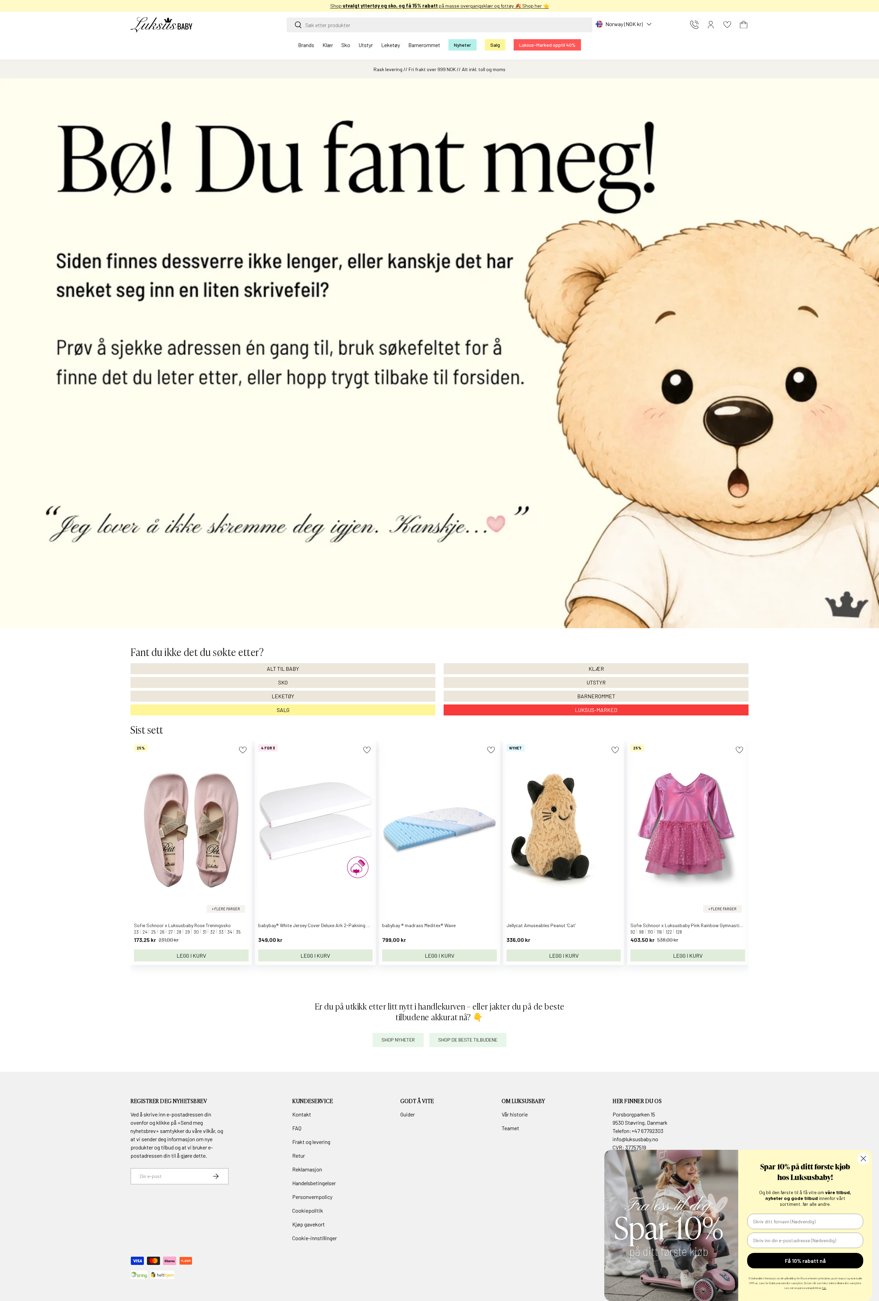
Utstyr (365, 45)
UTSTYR (596, 682)
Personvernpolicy (312, 1196)
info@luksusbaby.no (635, 1139)
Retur (298, 1155)
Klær (327, 45)
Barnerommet (424, 45)
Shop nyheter (398, 1040)
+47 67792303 (647, 1130)
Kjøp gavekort (308, 1224)
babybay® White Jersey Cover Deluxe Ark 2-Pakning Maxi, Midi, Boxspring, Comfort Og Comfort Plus (361, 925)
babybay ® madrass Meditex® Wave (419, 925)
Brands (306, 45)
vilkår (209, 1130)
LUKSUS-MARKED (596, 710)
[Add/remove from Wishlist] (242, 750)
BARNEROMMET (596, 696)
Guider (407, 1114)
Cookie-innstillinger (314, 1238)
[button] (744, 25)
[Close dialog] (863, 1159)
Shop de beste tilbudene (468, 1040)
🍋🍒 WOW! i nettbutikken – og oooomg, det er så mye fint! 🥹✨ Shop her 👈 (439, 6)
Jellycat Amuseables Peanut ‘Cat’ (541, 925)
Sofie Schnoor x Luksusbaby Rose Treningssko (182, 925)
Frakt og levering (311, 1141)
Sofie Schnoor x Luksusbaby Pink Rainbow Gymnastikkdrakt (693, 925)
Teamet (510, 1128)
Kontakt (301, 1114)
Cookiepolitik (307, 1210)
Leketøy (390, 45)
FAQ (296, 1128)
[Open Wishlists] (727, 25)
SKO (283, 682)
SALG (283, 710)
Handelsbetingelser (314, 1183)
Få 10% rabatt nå (805, 1260)
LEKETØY (283, 696)
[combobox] (439, 25)
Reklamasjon (307, 1169)
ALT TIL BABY (283, 668)
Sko (345, 45)
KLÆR (596, 668)
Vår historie (515, 1114)
